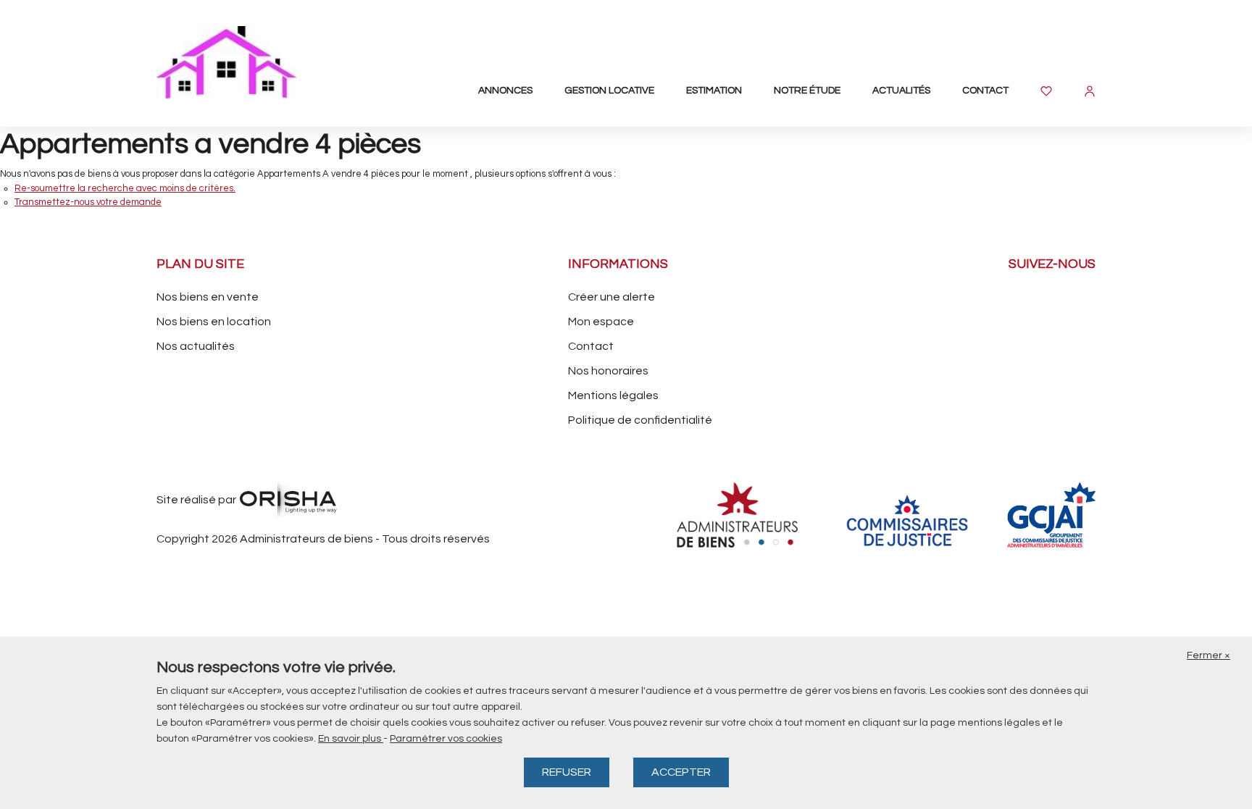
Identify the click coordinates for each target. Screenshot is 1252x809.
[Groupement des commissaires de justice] (1072, 515)
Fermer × (1208, 655)
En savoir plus (350, 739)
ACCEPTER (681, 772)
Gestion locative (609, 90)
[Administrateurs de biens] (742, 515)
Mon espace (601, 321)
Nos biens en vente (207, 297)
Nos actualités (195, 346)
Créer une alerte (611, 297)
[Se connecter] (1090, 91)
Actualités (901, 90)
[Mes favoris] (1046, 91)
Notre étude (807, 90)
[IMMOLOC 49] (236, 62)
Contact (985, 90)
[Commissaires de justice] (907, 520)
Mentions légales (613, 395)
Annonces (505, 90)
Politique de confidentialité (640, 420)
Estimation (714, 90)
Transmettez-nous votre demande (88, 202)
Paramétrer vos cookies (446, 739)
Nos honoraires (608, 371)
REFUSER (566, 772)
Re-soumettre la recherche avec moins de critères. (124, 188)
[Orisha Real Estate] (288, 499)
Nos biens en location (213, 321)
